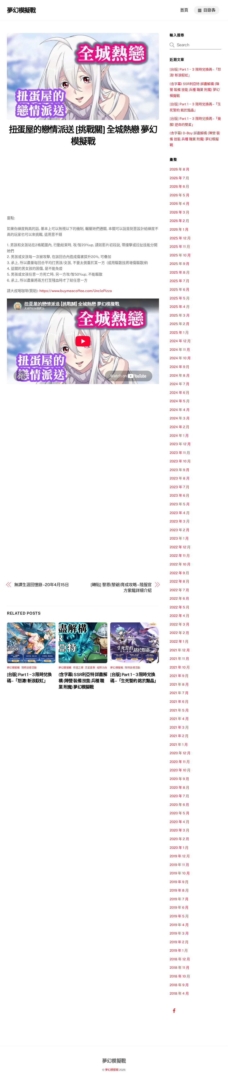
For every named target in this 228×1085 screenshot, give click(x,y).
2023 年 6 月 (179, 495)
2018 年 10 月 (180, 976)
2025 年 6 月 (179, 289)
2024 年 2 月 (179, 427)
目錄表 (208, 10)
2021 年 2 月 (179, 736)
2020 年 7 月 (179, 796)
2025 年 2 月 (179, 324)
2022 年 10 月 (180, 564)
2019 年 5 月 (179, 916)
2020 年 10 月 (180, 770)
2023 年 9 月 (179, 470)
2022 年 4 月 (179, 616)
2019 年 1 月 (179, 950)
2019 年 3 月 (179, 933)
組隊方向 (102, 667)
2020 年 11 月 (180, 762)
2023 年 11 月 (180, 453)
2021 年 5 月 (179, 710)
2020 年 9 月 (179, 779)
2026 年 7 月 (179, 178)
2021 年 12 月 (180, 650)
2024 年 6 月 (179, 392)
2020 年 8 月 (179, 787)
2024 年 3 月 (179, 418)
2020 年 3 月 (179, 830)
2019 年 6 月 (179, 907)
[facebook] (174, 1010)
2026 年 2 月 (179, 221)
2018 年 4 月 (179, 993)
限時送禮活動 (29, 667)
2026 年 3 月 (179, 212)
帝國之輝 (78, 667)
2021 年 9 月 (179, 676)
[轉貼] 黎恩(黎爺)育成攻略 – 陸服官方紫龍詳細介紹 (121, 587)
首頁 (184, 10)
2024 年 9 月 (179, 367)
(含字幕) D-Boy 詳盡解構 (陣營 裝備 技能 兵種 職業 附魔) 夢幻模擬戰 (195, 139)
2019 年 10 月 (180, 873)
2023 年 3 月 (179, 521)
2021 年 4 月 (179, 719)
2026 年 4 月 (179, 203)
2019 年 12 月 (180, 856)
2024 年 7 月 (179, 384)
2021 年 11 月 (179, 658)
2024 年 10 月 (180, 358)
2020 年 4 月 (179, 822)
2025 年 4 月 (179, 307)
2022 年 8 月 (179, 581)
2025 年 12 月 (180, 238)
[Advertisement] (83, 182)
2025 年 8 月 (179, 272)
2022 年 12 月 (180, 547)
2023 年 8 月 (179, 478)
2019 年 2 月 (179, 942)
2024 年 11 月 (180, 350)
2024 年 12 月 (180, 341)
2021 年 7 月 (179, 693)
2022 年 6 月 (179, 598)
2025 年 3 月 (179, 315)
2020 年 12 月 (180, 753)
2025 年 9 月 (179, 264)
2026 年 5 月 (179, 195)
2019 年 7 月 (179, 899)
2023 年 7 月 (179, 487)
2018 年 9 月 (179, 985)
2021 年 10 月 (180, 667)
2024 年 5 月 (179, 401)
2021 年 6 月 (179, 701)
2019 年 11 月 (179, 865)
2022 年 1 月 (179, 641)
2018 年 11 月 (179, 967)
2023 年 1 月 (179, 538)
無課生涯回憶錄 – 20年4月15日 (41, 584)
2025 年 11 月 (180, 246)
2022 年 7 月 (179, 590)
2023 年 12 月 (180, 444)
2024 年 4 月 (179, 410)
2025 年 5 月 (179, 298)
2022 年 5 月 (179, 607)
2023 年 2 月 (179, 530)
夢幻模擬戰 (13, 667)
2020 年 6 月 (179, 805)
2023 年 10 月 (180, 461)
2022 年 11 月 (180, 555)
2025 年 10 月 (180, 255)
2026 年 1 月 (179, 229)
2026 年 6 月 (179, 186)
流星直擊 (90, 667)
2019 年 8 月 (179, 890)
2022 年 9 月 (179, 573)
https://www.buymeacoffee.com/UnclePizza (75, 291)
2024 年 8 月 (179, 375)
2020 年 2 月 (179, 839)
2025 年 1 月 (179, 332)
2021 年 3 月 (179, 727)
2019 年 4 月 (179, 925)
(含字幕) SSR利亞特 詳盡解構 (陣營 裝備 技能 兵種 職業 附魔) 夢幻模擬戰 (83, 680)
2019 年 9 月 (179, 882)
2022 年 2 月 (179, 633)
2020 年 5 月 (179, 813)
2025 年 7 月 (179, 281)
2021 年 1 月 (179, 744)
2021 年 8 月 (179, 684)
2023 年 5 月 (179, 504)
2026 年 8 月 (179, 169)
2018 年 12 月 (180, 959)
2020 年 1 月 (179, 847)
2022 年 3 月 (179, 624)
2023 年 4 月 (179, 513)
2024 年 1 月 (179, 435)
